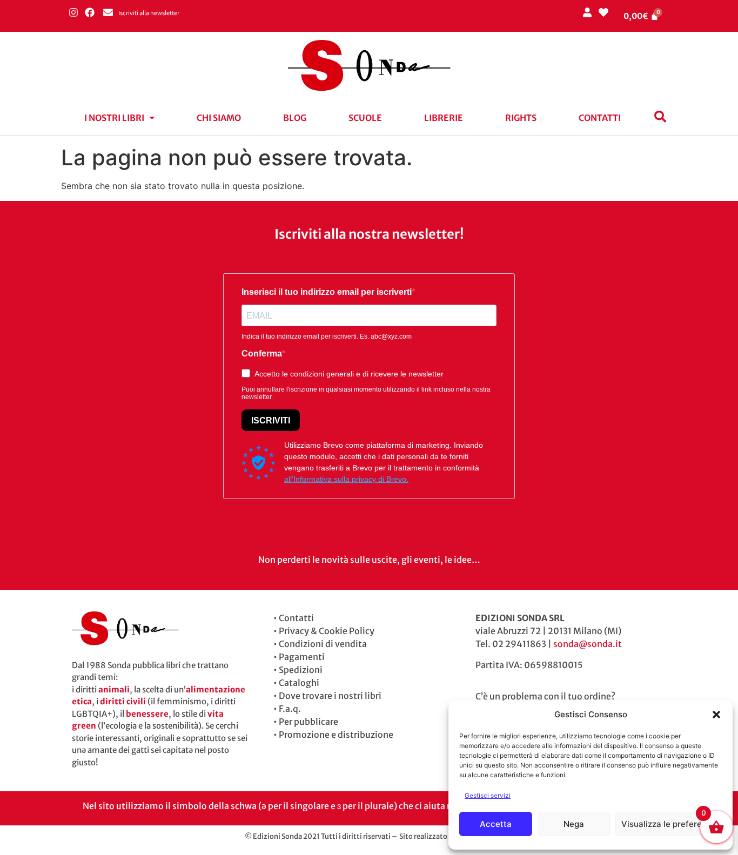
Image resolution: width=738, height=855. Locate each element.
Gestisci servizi (488, 795)
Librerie (443, 117)
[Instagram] (73, 12)
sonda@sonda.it (587, 643)
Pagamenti (302, 656)
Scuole (365, 117)
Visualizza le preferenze (668, 824)
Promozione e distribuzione (336, 734)
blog (294, 117)
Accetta (496, 824)
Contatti (600, 117)
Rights (520, 117)
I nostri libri (114, 117)
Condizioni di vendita (323, 643)
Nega (573, 824)
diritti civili (123, 701)
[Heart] (603, 12)
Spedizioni (301, 669)
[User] (587, 12)
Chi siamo (219, 117)
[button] (716, 714)
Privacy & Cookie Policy (326, 630)
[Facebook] (89, 12)
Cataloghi (299, 682)
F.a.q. (290, 708)
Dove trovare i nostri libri (330, 695)
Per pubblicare (308, 721)
